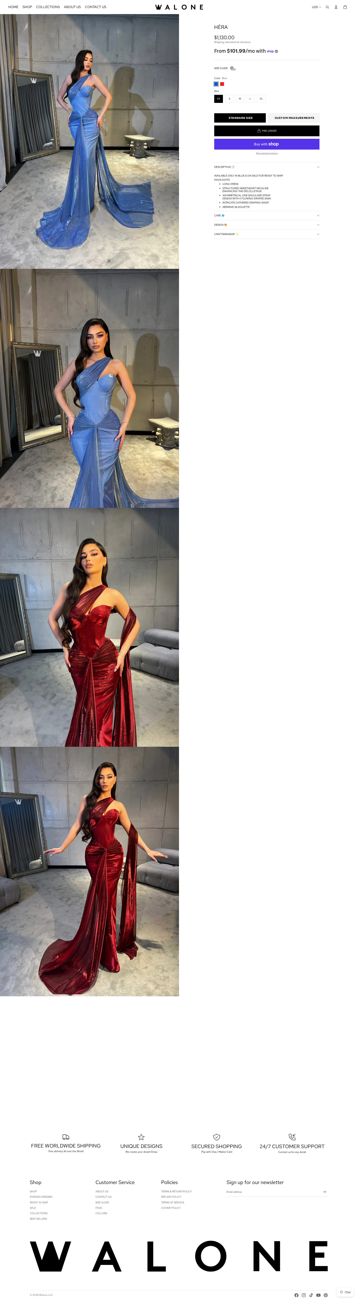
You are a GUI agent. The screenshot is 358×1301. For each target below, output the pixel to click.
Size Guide (102, 1202)
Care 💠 (219, 215)
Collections (38, 1213)
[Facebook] (296, 1295)
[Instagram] (303, 1295)
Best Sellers (38, 1219)
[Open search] (327, 7)
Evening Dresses (41, 1197)
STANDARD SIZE (241, 118)
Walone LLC (46, 1295)
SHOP (33, 1191)
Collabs (101, 1213)
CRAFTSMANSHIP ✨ (226, 234)
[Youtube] (318, 1295)
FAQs (99, 1208)
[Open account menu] (336, 7)
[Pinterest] (325, 1295)
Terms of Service (172, 1202)
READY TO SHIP (39, 1202)
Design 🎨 (220, 225)
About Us (102, 1191)
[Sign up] (324, 1192)
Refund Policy (171, 1197)
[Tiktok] (311, 1295)
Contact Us (103, 1197)
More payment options (267, 153)
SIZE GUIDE (221, 68)
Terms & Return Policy (176, 1191)
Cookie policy (171, 1208)
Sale (33, 1208)
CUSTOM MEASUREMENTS (294, 118)
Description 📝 (224, 167)
